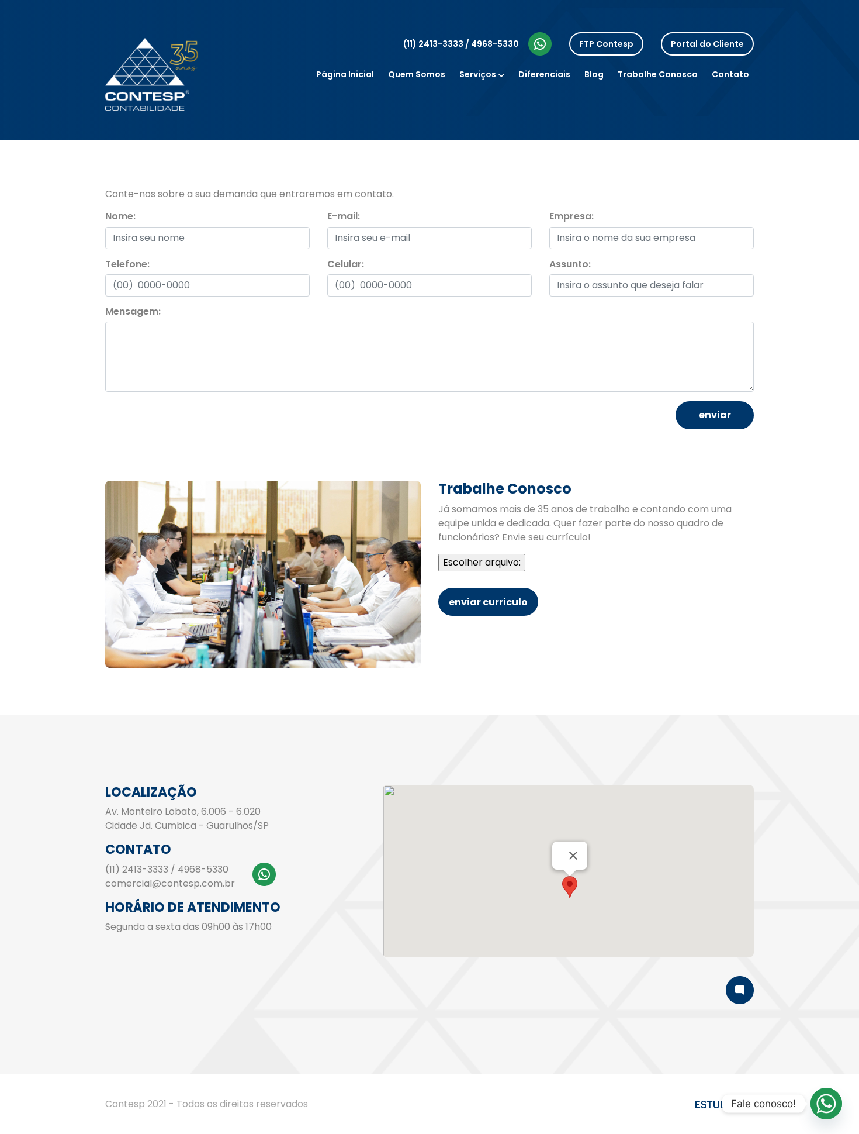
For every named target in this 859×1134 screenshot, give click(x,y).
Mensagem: (133, 311)
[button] (569, 887)
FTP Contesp (606, 44)
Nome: (120, 216)
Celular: (345, 264)
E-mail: (343, 216)
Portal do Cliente (707, 44)
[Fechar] (573, 856)
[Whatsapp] (826, 1103)
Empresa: (571, 216)
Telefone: (127, 264)
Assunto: (570, 264)
